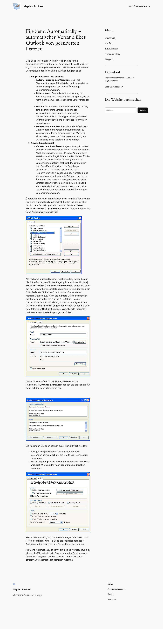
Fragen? (109, 59)
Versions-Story (112, 54)
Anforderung (111, 48)
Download (110, 38)
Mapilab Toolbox (33, 6)
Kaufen (108, 43)
